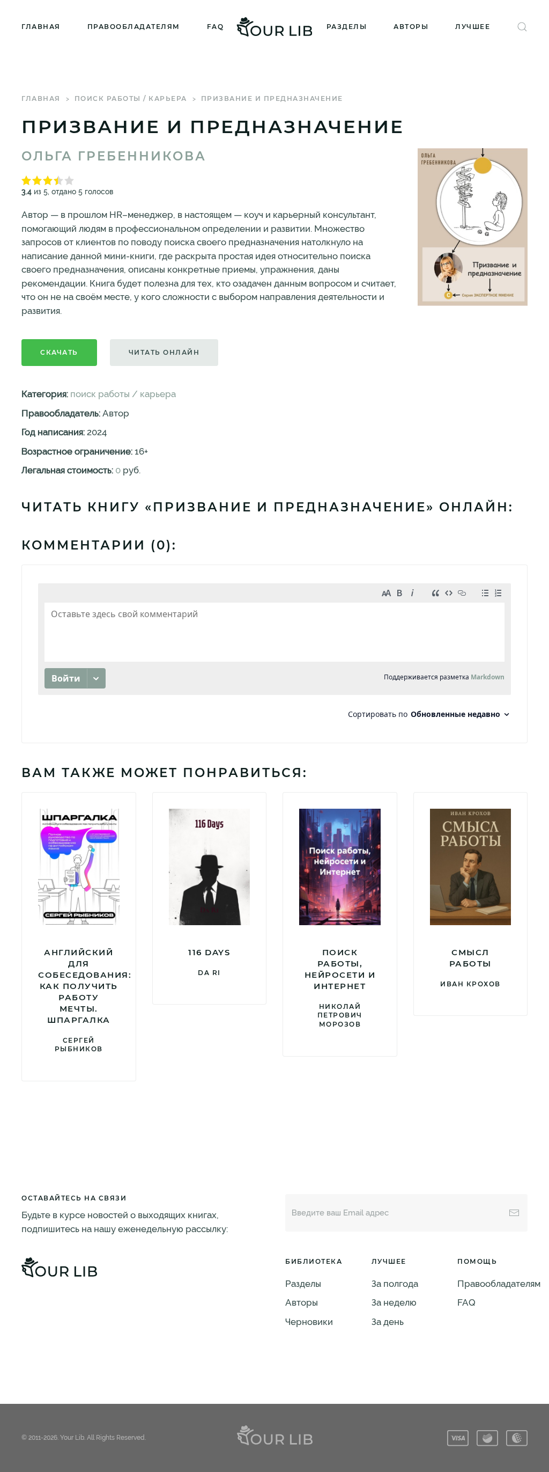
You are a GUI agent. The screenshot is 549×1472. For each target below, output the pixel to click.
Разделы (347, 27)
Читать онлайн (164, 352)
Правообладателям (133, 27)
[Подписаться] (514, 1213)
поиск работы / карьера (131, 98)
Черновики (309, 1321)
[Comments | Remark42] (274, 654)
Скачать (59, 352)
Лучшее (472, 27)
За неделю (394, 1302)
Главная (41, 27)
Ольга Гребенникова (113, 156)
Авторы (411, 27)
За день (388, 1321)
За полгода (395, 1283)
